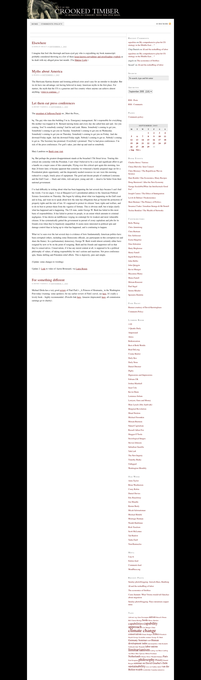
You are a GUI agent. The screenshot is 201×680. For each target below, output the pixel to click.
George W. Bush (157, 637)
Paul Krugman (133, 660)
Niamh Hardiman (135, 522)
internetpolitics (153, 644)
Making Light (81, 60)
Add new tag (132, 617)
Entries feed (133, 560)
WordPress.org (134, 569)
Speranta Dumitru (135, 294)
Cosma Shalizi (134, 353)
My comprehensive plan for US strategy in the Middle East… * (147, 43)
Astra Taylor (133, 480)
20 (137, 143)
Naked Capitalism (136, 425)
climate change (142, 630)
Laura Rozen (81, 268)
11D (130, 324)
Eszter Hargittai (134, 239)
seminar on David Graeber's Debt (151, 663)
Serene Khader (134, 290)
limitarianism (139, 649)
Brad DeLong (134, 349)
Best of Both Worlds (136, 345)
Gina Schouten (134, 244)
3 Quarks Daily (134, 328)
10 (159, 136)
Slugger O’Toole (135, 434)
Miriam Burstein (135, 421)
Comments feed (134, 565)
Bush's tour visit (56, 151)
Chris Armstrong (135, 227)
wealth (139, 669)
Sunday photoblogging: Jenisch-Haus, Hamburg (148, 581)
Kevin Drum (133, 391)
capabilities (135, 623)
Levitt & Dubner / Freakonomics (142, 197)
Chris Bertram (134, 231)
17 (159, 139)
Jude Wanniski (140, 647)
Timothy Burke (134, 459)
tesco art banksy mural (153, 667)
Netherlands (134, 656)
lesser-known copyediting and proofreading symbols (97, 56)
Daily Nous (133, 362)
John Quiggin (134, 265)
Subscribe (162, 24)
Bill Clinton (132, 620)
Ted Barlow (133, 535)
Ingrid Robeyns (134, 256)
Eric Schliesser (134, 235)
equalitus (132, 42)
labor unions (151, 646)
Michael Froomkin (136, 417)
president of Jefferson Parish (48, 113)
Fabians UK (133, 379)
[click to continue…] (50, 91)
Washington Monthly (137, 468)
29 (148, 146)
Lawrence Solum (135, 396)
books (145, 620)
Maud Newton (134, 413)
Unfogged (132, 463)
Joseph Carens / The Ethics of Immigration (146, 193)
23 (154, 143)
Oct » (138, 149)
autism (152, 617)
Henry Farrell (133, 252)
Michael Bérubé (135, 514)
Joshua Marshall (135, 383)
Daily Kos (132, 358)
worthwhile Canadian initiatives (153, 670)
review (63, 290)
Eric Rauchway (134, 497)
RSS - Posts (133, 100)
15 (148, 139)
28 (143, 146)
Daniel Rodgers (147, 634)
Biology (139, 620)
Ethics (156, 634)
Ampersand (133, 332)
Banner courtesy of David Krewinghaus (145, 307)
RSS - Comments (135, 104)
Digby (131, 370)
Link (43, 268)
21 (143, 143)
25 (165, 143)
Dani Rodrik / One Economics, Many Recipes (147, 177)
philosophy (147, 659)
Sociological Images (137, 438)
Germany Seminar (137, 640)
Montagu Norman (135, 518)
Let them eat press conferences (53, 103)
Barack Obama (161, 617)
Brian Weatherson (135, 484)
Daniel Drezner (134, 366)
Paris (165, 656)
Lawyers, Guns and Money (139, 400)
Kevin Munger (134, 269)
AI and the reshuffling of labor (155, 49)
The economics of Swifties (148, 60)
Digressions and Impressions (140, 374)
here (104, 293)
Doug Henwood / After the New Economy (145, 182)
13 (137, 139)
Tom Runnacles (134, 544)
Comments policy (51, 24)
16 (154, 139)
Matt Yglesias (140, 653)
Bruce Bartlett (153, 620)
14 (143, 139)
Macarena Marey (135, 273)
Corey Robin (133, 489)
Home (35, 24)
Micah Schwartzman (137, 510)
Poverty (159, 660)
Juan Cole (132, 387)
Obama (143, 657)
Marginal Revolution (137, 408)
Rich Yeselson (134, 527)
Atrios (130, 336)
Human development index (143, 641)
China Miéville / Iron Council (141, 166)
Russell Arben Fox (136, 430)
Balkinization (134, 341)
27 (137, 146)
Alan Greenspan (142, 617)
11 (165, 136)
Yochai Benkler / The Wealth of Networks (145, 210)
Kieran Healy (133, 506)
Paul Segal (132, 286)
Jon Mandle (133, 501)
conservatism (135, 634)
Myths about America (47, 71)
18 (165, 139)
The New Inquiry (135, 455)
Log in (131, 556)
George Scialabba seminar (142, 637)
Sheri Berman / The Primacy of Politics (144, 201)
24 (159, 143)
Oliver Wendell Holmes (154, 657)
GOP (149, 640)
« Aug (131, 149)
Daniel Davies (134, 493)
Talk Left (132, 451)
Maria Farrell (133, 277)
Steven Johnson (135, 442)
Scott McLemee (135, 531)
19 (131, 143)
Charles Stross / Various (138, 162)
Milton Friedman (151, 653)
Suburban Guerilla (136, 446)
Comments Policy (135, 311)
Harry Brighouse (135, 248)
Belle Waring (133, 222)
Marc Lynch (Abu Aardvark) (140, 404)
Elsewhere (39, 42)
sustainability (137, 666)
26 (131, 146)
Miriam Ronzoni (135, 282)
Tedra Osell (133, 539)
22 (148, 143)
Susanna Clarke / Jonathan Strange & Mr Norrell (148, 206)
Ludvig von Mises (156, 650)
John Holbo (133, 260)
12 (131, 139)
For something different (48, 279)
